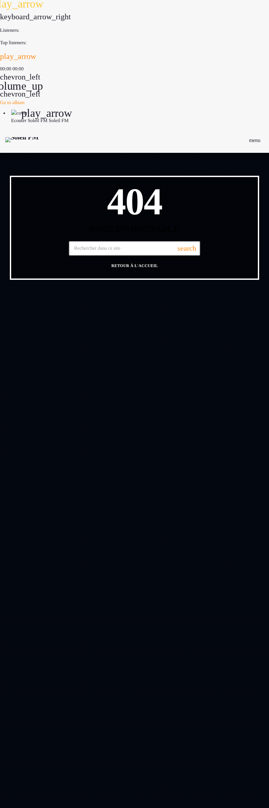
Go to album (12, 102)
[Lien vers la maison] (21, 140)
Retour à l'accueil (135, 266)
